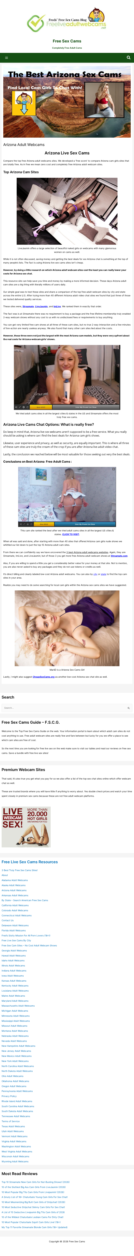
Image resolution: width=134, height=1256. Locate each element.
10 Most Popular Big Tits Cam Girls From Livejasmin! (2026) (33, 1192)
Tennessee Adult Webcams (16, 1116)
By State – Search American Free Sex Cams (25, 900)
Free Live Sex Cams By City (16, 940)
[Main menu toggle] (6, 57)
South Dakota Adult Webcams (17, 1111)
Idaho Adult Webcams (13, 960)
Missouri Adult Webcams (14, 1026)
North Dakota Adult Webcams (17, 1071)
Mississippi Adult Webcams (16, 1021)
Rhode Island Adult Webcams (17, 1101)
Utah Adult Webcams (13, 1131)
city (95, 574)
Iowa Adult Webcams (13, 975)
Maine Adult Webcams (13, 995)
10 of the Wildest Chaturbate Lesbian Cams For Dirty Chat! (32, 1217)
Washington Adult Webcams (16, 1146)
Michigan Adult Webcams (15, 1011)
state (103, 574)
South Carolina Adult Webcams (18, 1106)
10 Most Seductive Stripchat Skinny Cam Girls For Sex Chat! (33, 1207)
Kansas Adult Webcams (14, 980)
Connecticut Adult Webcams (17, 915)
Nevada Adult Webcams (14, 1041)
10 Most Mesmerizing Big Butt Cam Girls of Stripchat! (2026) (33, 1202)
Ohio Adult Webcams (12, 1076)
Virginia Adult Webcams (14, 1141)
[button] (129, 58)
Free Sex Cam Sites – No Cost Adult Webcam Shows (29, 945)
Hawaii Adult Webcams (14, 955)
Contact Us (8, 920)
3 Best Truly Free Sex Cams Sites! (20, 870)
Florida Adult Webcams (14, 930)
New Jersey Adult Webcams (16, 1051)
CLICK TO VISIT (70, 534)
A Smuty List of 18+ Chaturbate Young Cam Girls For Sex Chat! (35, 1197)
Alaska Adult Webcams (13, 885)
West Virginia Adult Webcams (17, 1151)
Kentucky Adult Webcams (15, 985)
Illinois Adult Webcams (13, 965)
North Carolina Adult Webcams (18, 1066)
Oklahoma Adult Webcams (15, 1081)
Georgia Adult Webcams (14, 950)
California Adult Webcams (15, 905)
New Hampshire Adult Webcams (18, 1046)
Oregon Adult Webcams (14, 1086)
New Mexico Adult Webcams (17, 1056)
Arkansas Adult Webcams (15, 895)
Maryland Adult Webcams (15, 1001)
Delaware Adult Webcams (15, 925)
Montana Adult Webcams (15, 1031)
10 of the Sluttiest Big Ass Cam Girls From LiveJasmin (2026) (34, 1187)
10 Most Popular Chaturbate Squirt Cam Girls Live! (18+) (31, 1222)
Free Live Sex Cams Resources (30, 861)
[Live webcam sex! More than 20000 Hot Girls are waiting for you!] (26, 827)
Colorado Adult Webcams (15, 910)
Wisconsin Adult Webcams (15, 1156)
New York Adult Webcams (15, 1061)
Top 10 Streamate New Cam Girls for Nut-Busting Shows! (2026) (36, 1182)
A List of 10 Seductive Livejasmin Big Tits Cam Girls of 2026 (33, 1212)
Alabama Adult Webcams (15, 880)
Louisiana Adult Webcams (15, 990)
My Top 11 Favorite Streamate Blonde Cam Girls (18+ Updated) (34, 1227)
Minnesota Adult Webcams (16, 1016)
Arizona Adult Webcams (14, 890)
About (5, 875)
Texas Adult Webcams (13, 1126)
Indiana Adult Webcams (14, 970)
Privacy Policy (9, 1096)
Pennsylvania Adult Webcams (17, 1091)
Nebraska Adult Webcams (15, 1036)
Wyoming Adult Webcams (15, 1161)
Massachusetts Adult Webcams (18, 1005)
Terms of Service (11, 1121)
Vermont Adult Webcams (14, 1136)
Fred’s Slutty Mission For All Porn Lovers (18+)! (26, 935)
